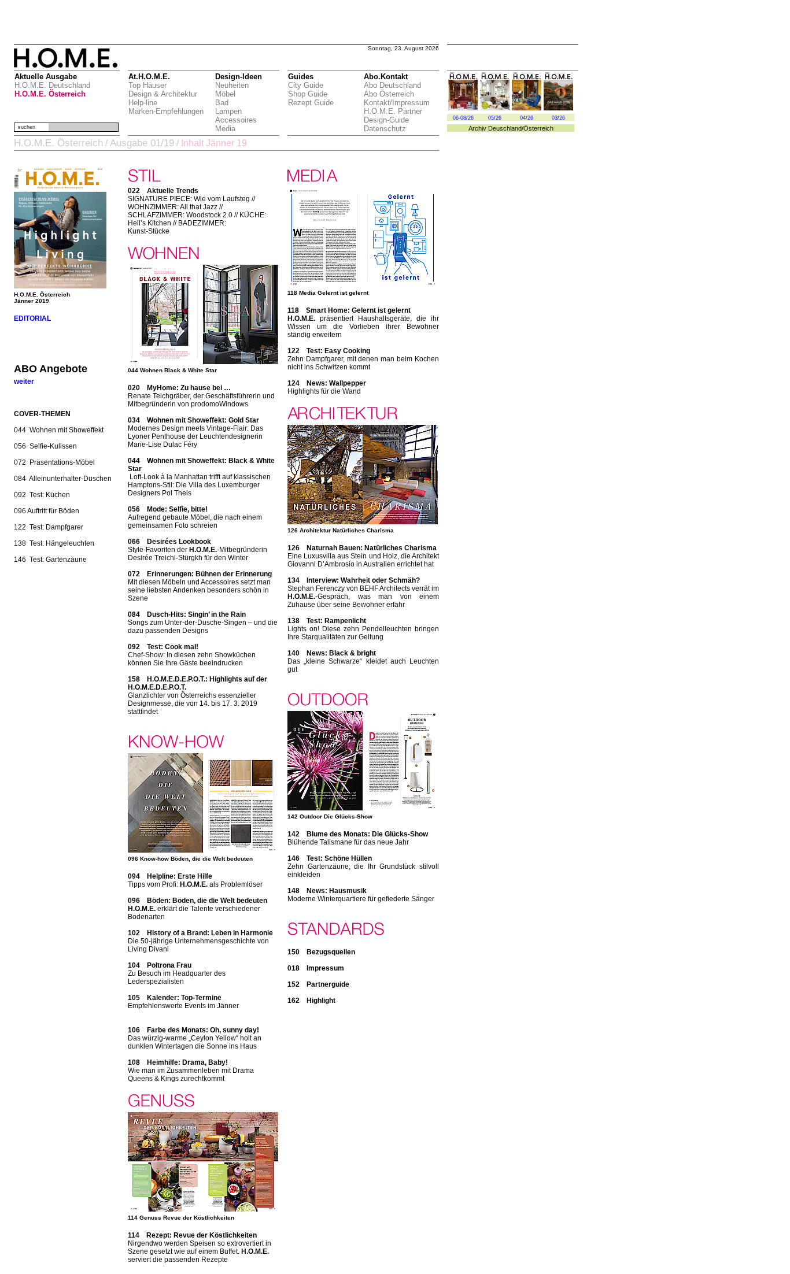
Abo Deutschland (392, 85)
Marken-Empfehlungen (166, 111)
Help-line (142, 102)
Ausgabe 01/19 (142, 143)
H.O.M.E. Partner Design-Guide (393, 115)
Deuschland (505, 128)
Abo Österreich (389, 94)
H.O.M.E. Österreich (50, 94)
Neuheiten (232, 85)
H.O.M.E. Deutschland (52, 85)
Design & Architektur (162, 94)
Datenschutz (385, 128)
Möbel (225, 94)
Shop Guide (307, 94)
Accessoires (236, 120)
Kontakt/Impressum (397, 102)
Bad (221, 102)
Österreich (538, 128)
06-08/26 (463, 118)
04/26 (526, 118)
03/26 (558, 118)
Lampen (228, 111)
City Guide (305, 85)
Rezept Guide (311, 102)
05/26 (494, 118)
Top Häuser (147, 85)
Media (225, 128)
